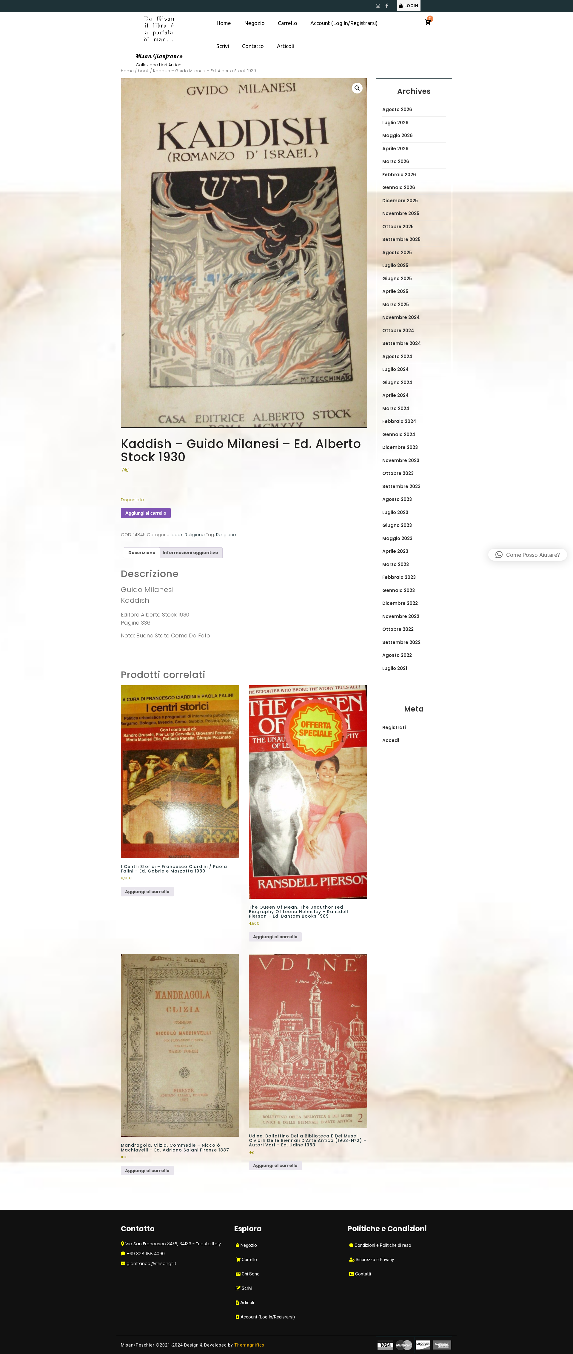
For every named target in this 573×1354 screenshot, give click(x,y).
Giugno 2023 (397, 525)
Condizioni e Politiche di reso (382, 1245)
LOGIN (411, 5)
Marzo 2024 (395, 408)
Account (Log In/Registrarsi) (344, 23)
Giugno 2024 (397, 382)
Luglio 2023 (395, 512)
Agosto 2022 (397, 655)
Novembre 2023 (400, 460)
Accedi (390, 740)
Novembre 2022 (400, 616)
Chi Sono (250, 1274)
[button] (357, 88)
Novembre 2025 (400, 213)
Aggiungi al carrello (145, 513)
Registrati (394, 727)
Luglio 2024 (395, 369)
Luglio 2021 (394, 668)
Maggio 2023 (397, 538)
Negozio (254, 23)
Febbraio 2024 (399, 421)
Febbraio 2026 (399, 174)
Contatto (253, 46)
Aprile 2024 (395, 395)
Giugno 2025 (397, 278)
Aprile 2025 (395, 291)
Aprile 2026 (395, 148)
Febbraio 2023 (399, 577)
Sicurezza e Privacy (374, 1259)
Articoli (285, 46)
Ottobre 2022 (398, 629)
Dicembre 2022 (400, 603)
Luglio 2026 (395, 122)
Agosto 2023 (397, 499)
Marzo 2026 (395, 161)
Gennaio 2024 (398, 434)
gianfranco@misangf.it (151, 1263)
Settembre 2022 (401, 642)
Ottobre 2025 (398, 226)
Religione (195, 534)
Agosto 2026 (397, 109)
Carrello (287, 23)
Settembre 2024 (401, 343)
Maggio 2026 (397, 135)
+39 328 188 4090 (146, 1253)
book (143, 71)
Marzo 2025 (395, 304)
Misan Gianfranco (159, 56)
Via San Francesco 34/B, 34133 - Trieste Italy (173, 1243)
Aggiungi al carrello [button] (147, 892)
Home (223, 23)
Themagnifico (248, 1345)
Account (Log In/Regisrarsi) (267, 1317)
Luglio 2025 (395, 265)
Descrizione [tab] (141, 553)
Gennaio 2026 (398, 187)
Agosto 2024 (397, 356)
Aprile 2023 (395, 551)
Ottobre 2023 (398, 473)
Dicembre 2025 (400, 200)
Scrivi (222, 46)
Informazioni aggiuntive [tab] (190, 553)
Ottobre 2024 (398, 330)
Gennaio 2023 (398, 590)
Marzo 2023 (395, 564)
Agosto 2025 (397, 252)
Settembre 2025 (401, 239)
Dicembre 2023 (400, 447)
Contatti (362, 1274)
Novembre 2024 (401, 317)
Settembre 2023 (401, 486)
